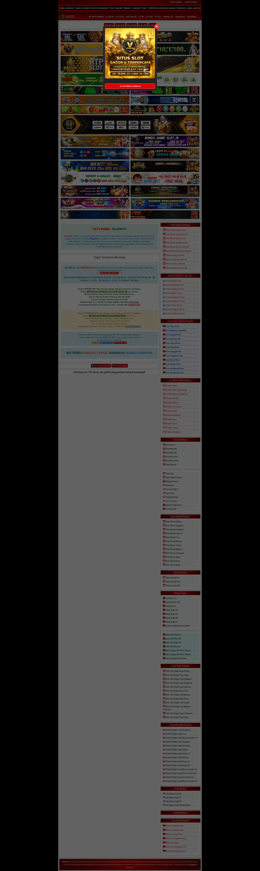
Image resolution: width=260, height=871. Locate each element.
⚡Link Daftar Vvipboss (130, 86)
